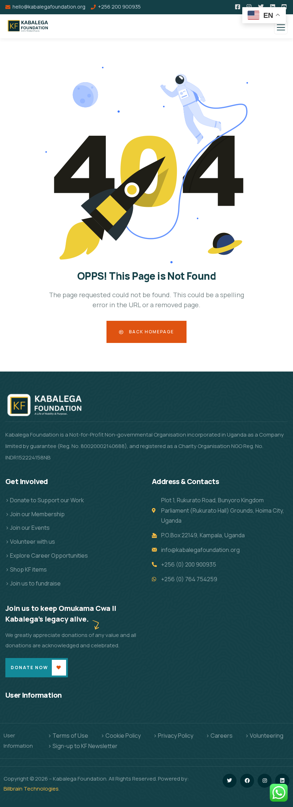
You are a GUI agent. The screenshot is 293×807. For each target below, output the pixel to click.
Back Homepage (151, 332)
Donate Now (29, 667)
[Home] (46, 407)
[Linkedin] (282, 781)
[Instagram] (265, 781)
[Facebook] (247, 781)
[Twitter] (230, 781)
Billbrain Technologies (31, 788)
